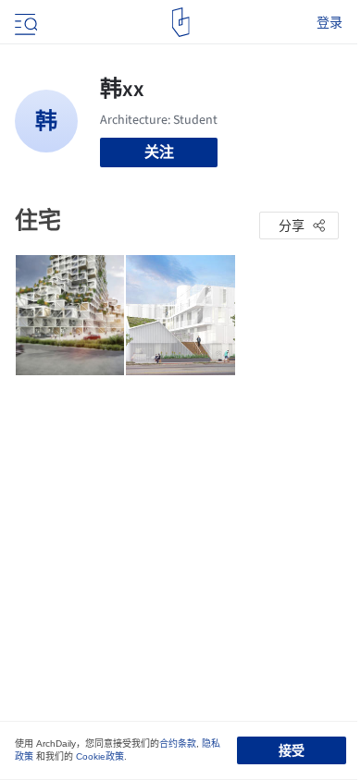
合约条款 (177, 743)
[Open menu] (24, 22)
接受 (292, 750)
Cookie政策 (100, 756)
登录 (329, 22)
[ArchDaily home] (181, 22)
